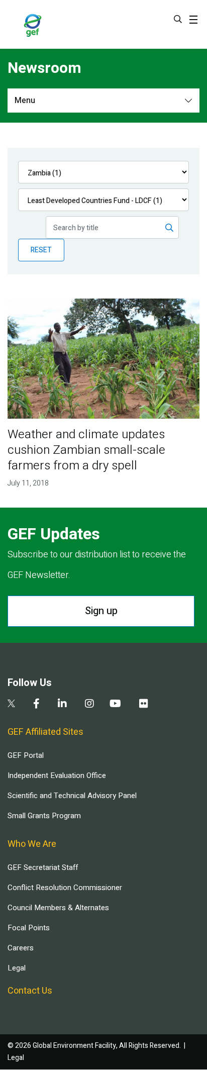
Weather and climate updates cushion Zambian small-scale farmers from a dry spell (86, 450)
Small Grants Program (44, 815)
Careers (21, 947)
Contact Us (30, 991)
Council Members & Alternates (58, 907)
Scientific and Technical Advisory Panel (72, 795)
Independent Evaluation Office (57, 775)
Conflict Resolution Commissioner (65, 887)
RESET (41, 250)
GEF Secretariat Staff (43, 867)
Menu (25, 100)
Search (178, 19)
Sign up (101, 611)
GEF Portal (26, 755)
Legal (17, 968)
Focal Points (29, 927)
